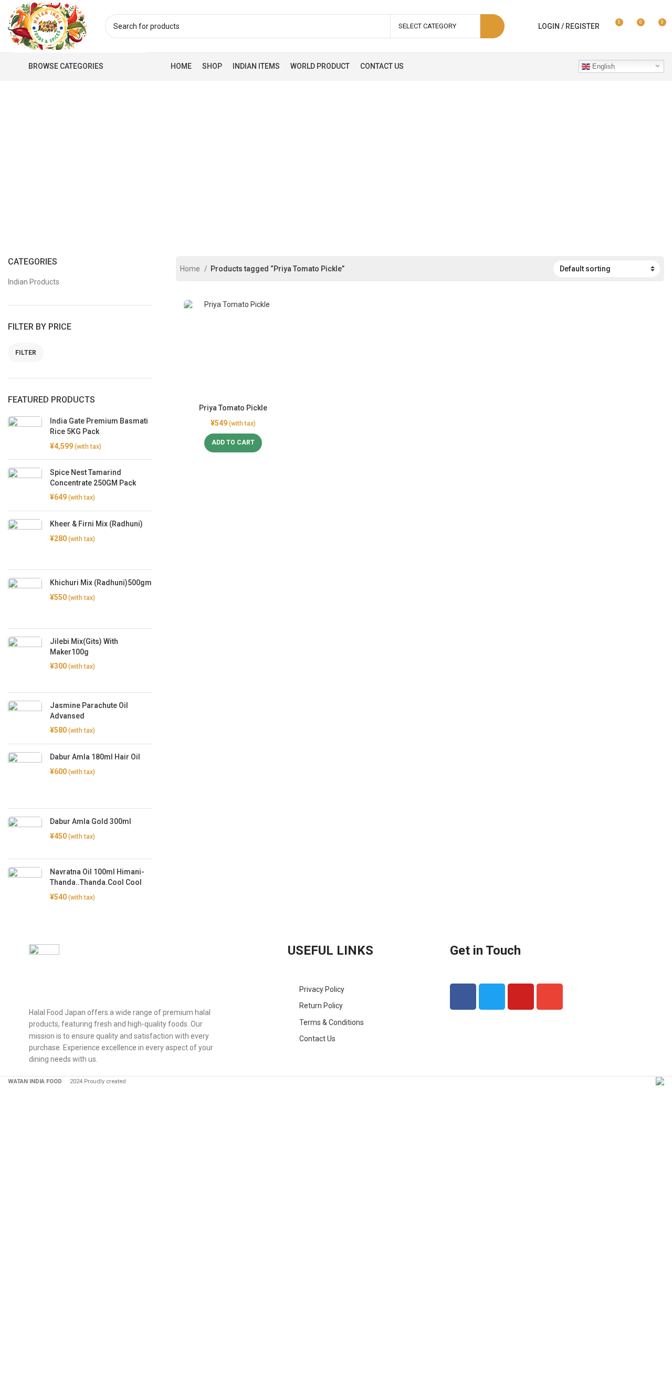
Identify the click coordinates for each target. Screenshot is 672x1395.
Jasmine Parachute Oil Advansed (89, 710)
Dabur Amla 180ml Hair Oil (95, 757)
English (602, 66)
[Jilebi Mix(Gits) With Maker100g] (25, 660)
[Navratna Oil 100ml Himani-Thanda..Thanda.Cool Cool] (25, 889)
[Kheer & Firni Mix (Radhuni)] (25, 540)
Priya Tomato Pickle (233, 408)
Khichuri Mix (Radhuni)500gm (101, 582)
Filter (25, 352)
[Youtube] (521, 997)
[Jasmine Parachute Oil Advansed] (25, 718)
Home (191, 269)
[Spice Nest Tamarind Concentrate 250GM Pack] (25, 485)
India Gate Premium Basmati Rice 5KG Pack (99, 426)
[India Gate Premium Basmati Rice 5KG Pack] (25, 433)
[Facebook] (463, 997)
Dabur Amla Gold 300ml (90, 821)
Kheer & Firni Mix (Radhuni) (96, 524)
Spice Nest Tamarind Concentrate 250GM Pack (93, 477)
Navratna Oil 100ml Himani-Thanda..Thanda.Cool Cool (97, 877)
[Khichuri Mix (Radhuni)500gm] (25, 599)
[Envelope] (550, 997)
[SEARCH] (492, 26)
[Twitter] (492, 997)
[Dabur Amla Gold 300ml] (25, 834)
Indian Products (33, 282)
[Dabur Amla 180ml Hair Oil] (25, 776)
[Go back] (140, 157)
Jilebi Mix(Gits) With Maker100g (84, 646)
